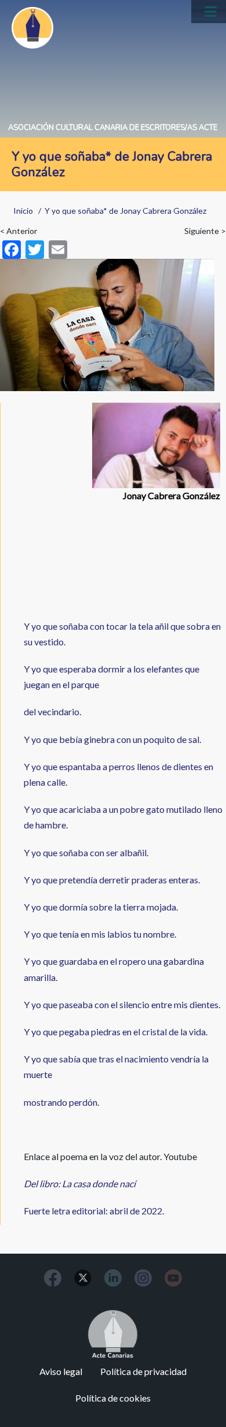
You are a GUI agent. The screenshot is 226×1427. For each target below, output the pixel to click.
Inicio (23, 210)
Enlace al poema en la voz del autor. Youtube (110, 1156)
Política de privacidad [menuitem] (143, 1371)
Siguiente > (205, 231)
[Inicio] (32, 27)
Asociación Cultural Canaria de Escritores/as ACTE (112, 127)
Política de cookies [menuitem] (113, 1397)
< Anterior (18, 231)
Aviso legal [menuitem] (60, 1371)
